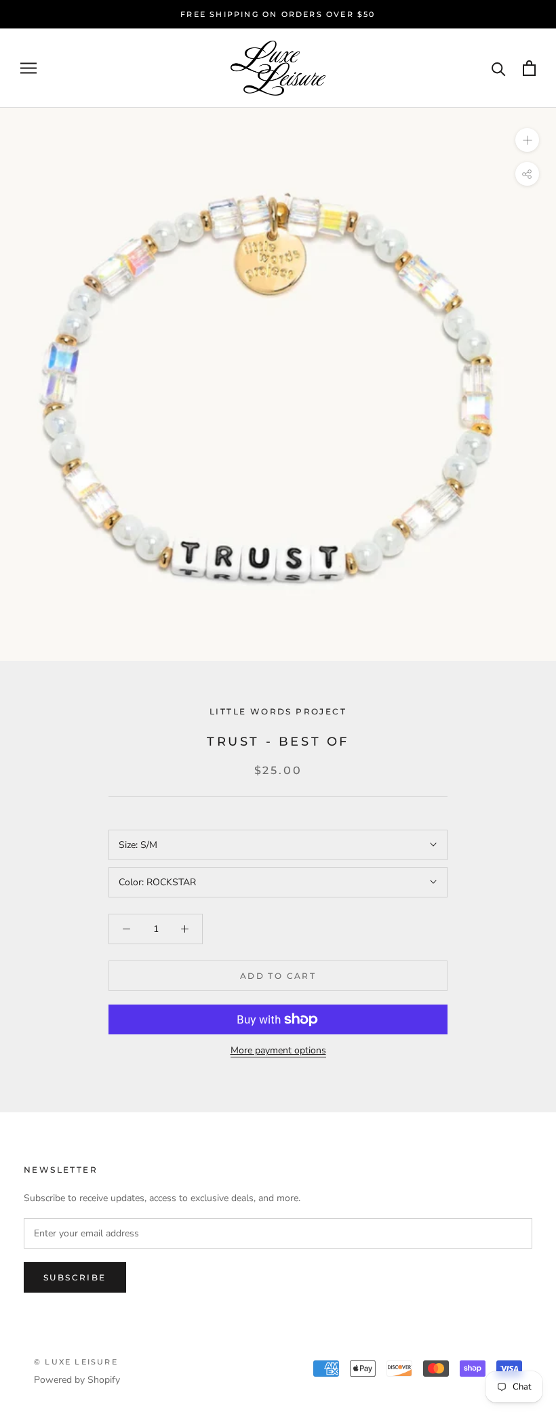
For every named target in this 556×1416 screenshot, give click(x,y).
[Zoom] (527, 140)
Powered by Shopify (77, 1379)
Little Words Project (278, 711)
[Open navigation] (28, 68)
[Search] (499, 68)
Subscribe (74, 1277)
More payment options (278, 1050)
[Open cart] (529, 68)
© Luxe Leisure (76, 1362)
